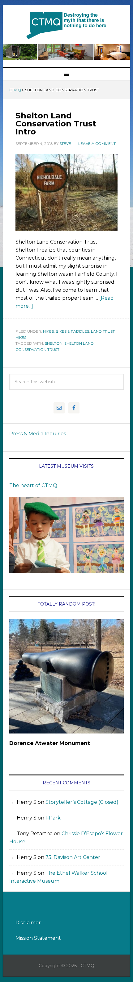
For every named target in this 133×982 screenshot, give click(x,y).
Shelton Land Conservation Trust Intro (55, 124)
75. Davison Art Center (72, 857)
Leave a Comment (97, 143)
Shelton (53, 343)
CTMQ (66, 25)
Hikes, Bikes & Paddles (66, 331)
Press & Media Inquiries (37, 434)
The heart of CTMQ (33, 485)
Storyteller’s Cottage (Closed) (81, 802)
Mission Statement (38, 938)
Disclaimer (28, 923)
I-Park (53, 818)
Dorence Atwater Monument (49, 743)
